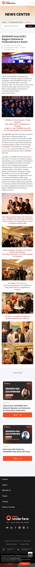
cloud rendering (6, 149)
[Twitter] (28, 528)
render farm (28, 149)
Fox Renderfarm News (16, 22)
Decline (10, 563)
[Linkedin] (11, 528)
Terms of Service (11, 544)
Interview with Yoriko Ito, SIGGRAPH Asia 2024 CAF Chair (16, 450)
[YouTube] (7, 528)
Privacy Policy (24, 544)
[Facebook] (15, 528)
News (4, 22)
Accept (24, 563)
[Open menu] (32, 3)
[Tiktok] (20, 528)
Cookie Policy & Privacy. (15, 558)
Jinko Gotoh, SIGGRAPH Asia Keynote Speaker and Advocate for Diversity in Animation (16, 408)
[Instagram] (24, 528)
